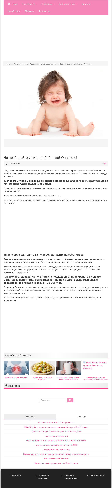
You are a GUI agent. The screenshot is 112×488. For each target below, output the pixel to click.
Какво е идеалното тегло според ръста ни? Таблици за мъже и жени (56, 453)
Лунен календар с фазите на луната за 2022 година (56, 431)
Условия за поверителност (71, 477)
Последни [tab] (82, 416)
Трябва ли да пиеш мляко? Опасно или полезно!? (69, 378)
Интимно (86, 3)
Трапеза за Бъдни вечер (56, 435)
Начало (14, 3)
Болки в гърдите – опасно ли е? (16, 378)
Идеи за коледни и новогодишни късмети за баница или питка (56, 440)
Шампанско (44, 11)
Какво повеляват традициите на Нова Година (56, 462)
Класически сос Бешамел (56, 458)
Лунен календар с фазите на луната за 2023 (56, 444)
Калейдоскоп (14, 11)
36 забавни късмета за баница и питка (56, 422)
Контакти (16, 475)
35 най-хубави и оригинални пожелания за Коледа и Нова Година (56, 426)
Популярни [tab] (29, 416)
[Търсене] (70, 400)
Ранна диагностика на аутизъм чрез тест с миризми (96, 378)
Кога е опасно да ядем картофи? (42, 378)
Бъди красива (29, 3)
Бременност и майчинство (41, 64)
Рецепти (30, 11)
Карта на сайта (97, 475)
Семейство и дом (67, 3)
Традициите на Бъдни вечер (56, 449)
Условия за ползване (43, 477)
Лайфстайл (47, 3)
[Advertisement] (56, 38)
